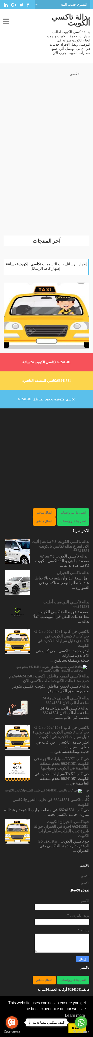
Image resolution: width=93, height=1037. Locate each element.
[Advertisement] (46, 184)
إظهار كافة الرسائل (45, 268)
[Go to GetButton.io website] (12, 1032)
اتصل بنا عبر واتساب (73, 512)
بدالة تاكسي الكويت (71, 20)
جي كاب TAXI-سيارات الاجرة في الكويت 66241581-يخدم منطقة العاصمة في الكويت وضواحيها (61, 763)
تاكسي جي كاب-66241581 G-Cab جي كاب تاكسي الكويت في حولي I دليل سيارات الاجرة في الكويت (61, 732)
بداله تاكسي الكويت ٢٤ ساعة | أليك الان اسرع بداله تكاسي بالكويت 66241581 (60, 546)
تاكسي (74, 74)
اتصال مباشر (44, 512)
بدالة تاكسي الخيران (73, 573)
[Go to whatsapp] (81, 1022)
